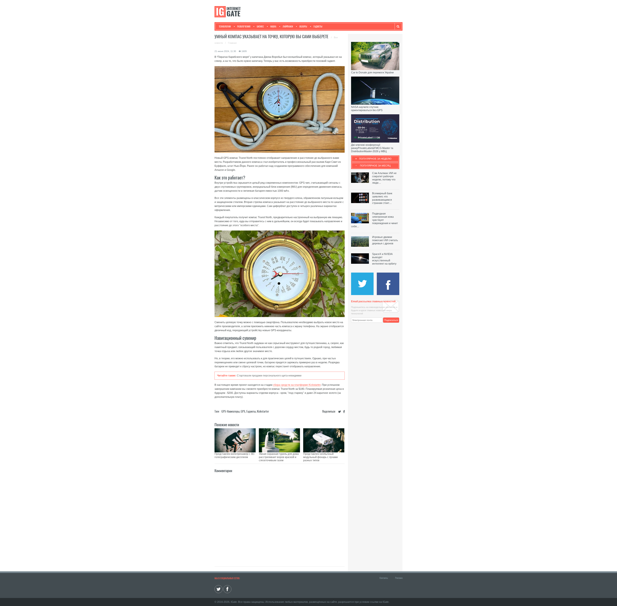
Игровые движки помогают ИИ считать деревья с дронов (385, 240)
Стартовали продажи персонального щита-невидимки (269, 375)
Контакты (384, 578)
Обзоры (303, 26)
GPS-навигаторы (230, 411)
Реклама (398, 578)
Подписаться (391, 320)
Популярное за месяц (375, 165)
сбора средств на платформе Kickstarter (297, 385)
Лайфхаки (288, 26)
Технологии (225, 26)
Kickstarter (263, 411)
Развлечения (243, 26)
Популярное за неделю (375, 158)
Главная (232, 43)
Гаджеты (317, 26)
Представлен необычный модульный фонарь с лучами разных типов (320, 457)
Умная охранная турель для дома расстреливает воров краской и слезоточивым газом (279, 457)
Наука (273, 26)
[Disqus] (280, 516)
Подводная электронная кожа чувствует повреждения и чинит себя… (374, 220)
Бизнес (260, 26)
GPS (243, 411)
